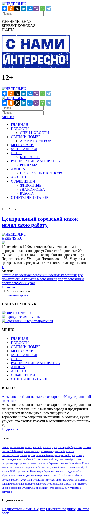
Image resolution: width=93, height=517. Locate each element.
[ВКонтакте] (4, 8)
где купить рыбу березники (67, 447)
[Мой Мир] (30, 8)
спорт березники (71, 279)
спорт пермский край (18, 283)
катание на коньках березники (25, 275)
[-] (4, 242)
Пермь (23, 455)
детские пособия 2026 (14, 479)
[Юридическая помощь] (21, 317)
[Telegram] (48, 8)
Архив (31, 455)
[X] (17, 8)
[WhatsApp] (42, 8)
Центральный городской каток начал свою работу (40, 222)
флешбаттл (75, 463)
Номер (29, 483)
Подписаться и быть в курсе (23, 509)
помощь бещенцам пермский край (55, 455)
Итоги (85, 463)
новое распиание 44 (13, 447)
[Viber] (36, 8)
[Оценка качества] (16, 313)
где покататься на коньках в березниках (42, 277)
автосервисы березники (38, 447)
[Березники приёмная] (27, 321)
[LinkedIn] (23, 8)
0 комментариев (15, 295)
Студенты (27, 487)
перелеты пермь (75, 479)
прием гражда (64, 471)
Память (82, 483)
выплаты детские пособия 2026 (19, 459)
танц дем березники (13, 483)
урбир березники (11, 487)
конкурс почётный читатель (59, 467)
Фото (41, 467)
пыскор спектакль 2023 (48, 475)
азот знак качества (43, 487)
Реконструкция (10, 455)
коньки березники (63, 275)
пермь (64, 463)
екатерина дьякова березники (57, 451)
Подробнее (10, 429)
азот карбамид (74, 475)
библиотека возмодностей (48, 483)
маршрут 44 (70, 483)
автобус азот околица (28, 451)
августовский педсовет (51, 459)
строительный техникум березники (35, 471)
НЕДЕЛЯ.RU (12, 238)
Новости (8, 287)
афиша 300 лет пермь (67, 487)
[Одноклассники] (11, 8)
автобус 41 (71, 459)
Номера (80, 455)
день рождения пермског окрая (44, 479)
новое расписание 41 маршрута (19, 467)
